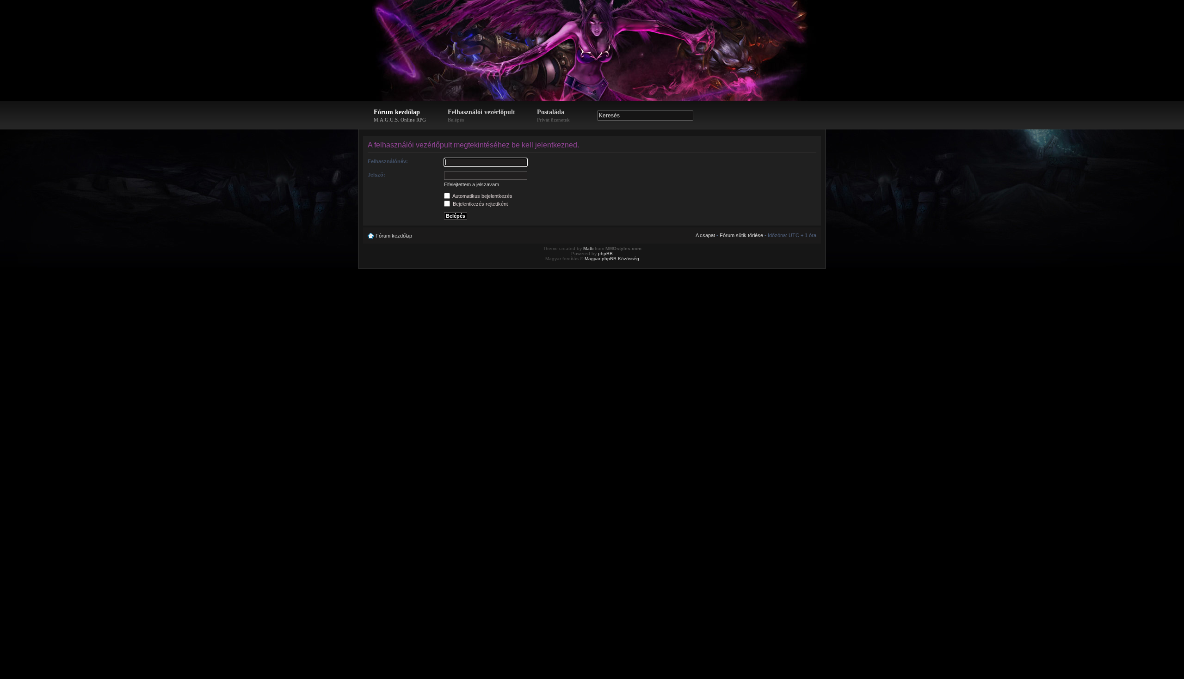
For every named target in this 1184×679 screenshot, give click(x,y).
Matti (588, 248)
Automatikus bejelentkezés (481, 196)
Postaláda (553, 115)
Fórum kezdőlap (400, 115)
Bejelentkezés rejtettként (479, 204)
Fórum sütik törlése (741, 235)
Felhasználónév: (388, 161)
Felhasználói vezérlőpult (481, 115)
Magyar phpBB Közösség (612, 258)
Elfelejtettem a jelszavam (471, 184)
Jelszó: (376, 174)
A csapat (705, 235)
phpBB (605, 253)
